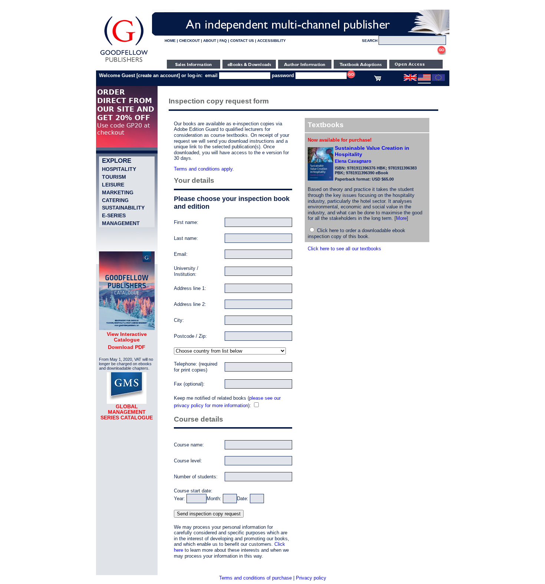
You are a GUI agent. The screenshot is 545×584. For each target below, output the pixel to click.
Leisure (113, 185)
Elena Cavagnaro (353, 161)
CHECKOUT (189, 41)
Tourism (114, 177)
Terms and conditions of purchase (255, 578)
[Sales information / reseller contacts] (193, 67)
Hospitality (119, 169)
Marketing (117, 192)
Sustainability (123, 208)
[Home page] (124, 62)
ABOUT (209, 41)
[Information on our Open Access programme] (416, 67)
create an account (158, 75)
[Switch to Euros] (438, 79)
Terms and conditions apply (203, 169)
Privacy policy (311, 578)
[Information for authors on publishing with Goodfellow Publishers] (304, 67)
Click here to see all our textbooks (344, 248)
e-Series (114, 215)
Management (121, 223)
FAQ (223, 41)
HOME (170, 41)
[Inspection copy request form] (360, 67)
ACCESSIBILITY (271, 41)
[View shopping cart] (377, 79)
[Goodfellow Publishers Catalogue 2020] (127, 328)
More (401, 218)
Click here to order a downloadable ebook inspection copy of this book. (356, 233)
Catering (115, 200)
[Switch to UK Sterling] (410, 79)
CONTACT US (242, 41)
